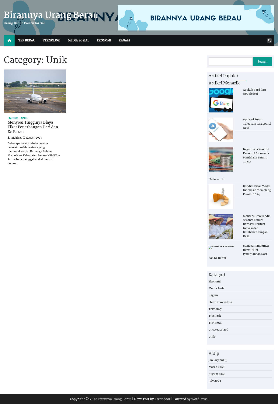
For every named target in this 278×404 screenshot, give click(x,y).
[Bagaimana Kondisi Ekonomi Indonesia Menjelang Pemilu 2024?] (221, 159)
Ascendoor (162, 399)
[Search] (269, 40)
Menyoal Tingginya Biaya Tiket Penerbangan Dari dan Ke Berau (33, 127)
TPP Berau (26, 40)
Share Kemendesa (220, 302)
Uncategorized (218, 329)
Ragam (124, 40)
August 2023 (217, 374)
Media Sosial (78, 40)
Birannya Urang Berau (51, 15)
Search (262, 61)
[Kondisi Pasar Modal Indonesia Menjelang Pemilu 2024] (221, 196)
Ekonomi (104, 40)
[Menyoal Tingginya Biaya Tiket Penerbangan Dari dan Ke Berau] (221, 247)
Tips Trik (215, 315)
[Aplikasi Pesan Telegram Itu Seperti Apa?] (221, 130)
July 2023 (215, 380)
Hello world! (217, 179)
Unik (24, 118)
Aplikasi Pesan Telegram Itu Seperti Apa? (257, 123)
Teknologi (51, 40)
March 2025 (216, 367)
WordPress (199, 399)
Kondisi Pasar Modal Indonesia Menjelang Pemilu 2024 (257, 190)
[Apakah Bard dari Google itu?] (221, 100)
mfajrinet (16, 137)
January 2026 (217, 360)
